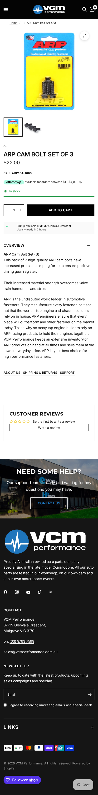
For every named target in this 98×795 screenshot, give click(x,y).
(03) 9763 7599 (22, 641)
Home (13, 23)
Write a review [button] (49, 428)
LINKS (11, 727)
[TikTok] (43, 592)
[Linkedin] (54, 592)
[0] (91, 9)
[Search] (84, 9)
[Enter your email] (89, 694)
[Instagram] (20, 592)
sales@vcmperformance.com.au (30, 652)
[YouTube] (31, 592)
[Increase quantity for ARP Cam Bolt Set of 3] (20, 210)
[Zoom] (84, 35)
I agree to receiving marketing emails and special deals (51, 705)
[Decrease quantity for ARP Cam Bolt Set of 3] (7, 210)
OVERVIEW (14, 245)
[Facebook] (9, 592)
